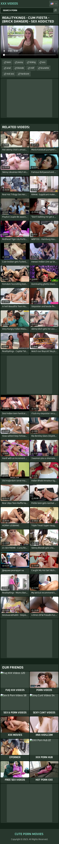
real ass (10, 74)
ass (43, 62)
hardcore (25, 74)
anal (9, 68)
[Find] (55, 10)
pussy (20, 62)
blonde (20, 68)
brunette (45, 68)
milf (32, 68)
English (53, 4)
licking (32, 62)
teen (9, 62)
